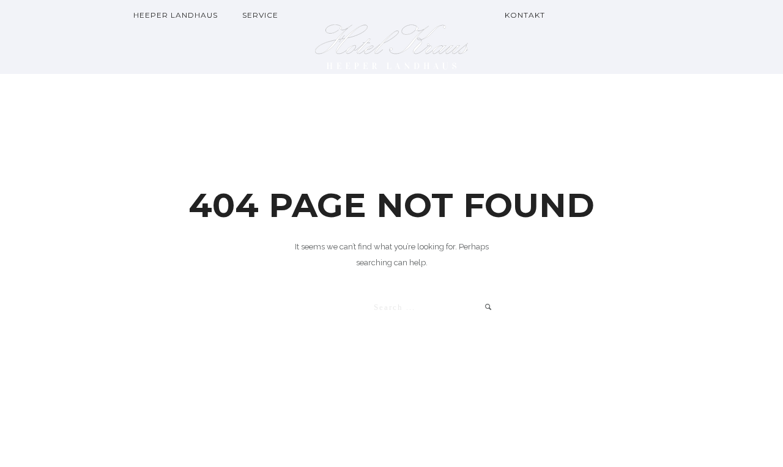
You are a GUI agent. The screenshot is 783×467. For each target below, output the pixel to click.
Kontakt (525, 15)
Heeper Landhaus (175, 15)
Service (260, 15)
